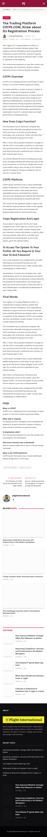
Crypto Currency (25, 468)
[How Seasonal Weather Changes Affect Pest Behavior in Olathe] (8, 639)
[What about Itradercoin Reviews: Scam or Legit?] (8, 679)
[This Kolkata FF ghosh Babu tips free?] (8, 666)
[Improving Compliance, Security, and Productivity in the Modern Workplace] (23, 524)
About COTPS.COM (10, 468)
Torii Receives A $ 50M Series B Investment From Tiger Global (12, 483)
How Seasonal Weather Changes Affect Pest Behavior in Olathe (29, 636)
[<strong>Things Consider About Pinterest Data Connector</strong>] (23, 561)
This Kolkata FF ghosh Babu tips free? (16, 764)
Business (7, 18)
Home (14, 9)
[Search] (44, 3)
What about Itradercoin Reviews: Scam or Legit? (21, 768)
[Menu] (3, 3)
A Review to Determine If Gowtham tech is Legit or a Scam (29, 690)
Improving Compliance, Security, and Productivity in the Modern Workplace (19, 541)
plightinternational (16, 36)
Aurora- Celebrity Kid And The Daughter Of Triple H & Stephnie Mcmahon (34, 483)
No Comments (26, 39)
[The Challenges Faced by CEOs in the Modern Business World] (23, 595)
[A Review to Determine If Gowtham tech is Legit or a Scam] (8, 692)
